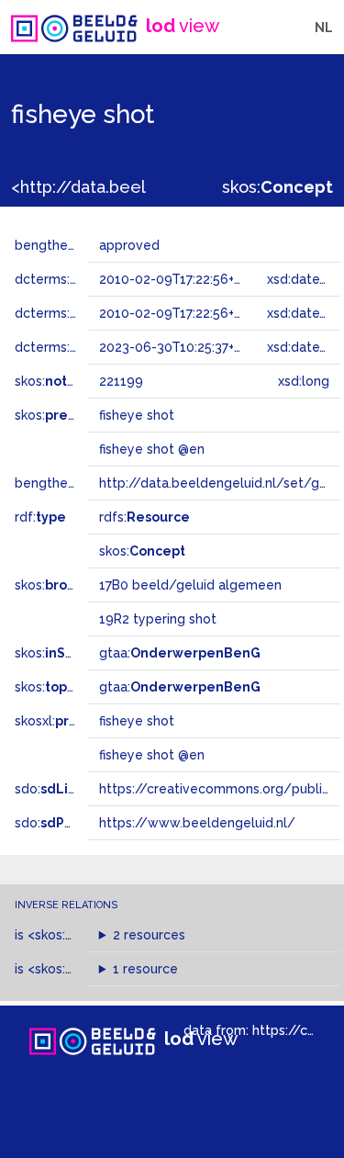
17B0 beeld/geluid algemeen (190, 585)
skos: (277, 187)
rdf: (40, 517)
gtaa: (180, 653)
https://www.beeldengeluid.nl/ (197, 822)
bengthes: (66, 245)
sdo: (61, 788)
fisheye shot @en (152, 755)
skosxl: (69, 721)
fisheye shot (136, 721)
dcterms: (72, 347)
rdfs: (144, 517)
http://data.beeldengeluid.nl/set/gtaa (219, 483)
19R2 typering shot (157, 619)
